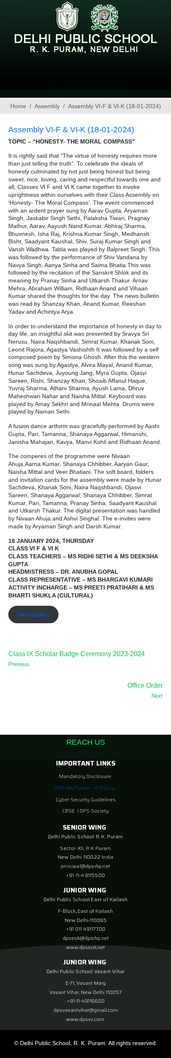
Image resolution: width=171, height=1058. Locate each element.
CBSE (69, 811)
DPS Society (94, 811)
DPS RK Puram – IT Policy (85, 788)
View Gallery (33, 614)
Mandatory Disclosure (85, 776)
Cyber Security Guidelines (86, 799)
